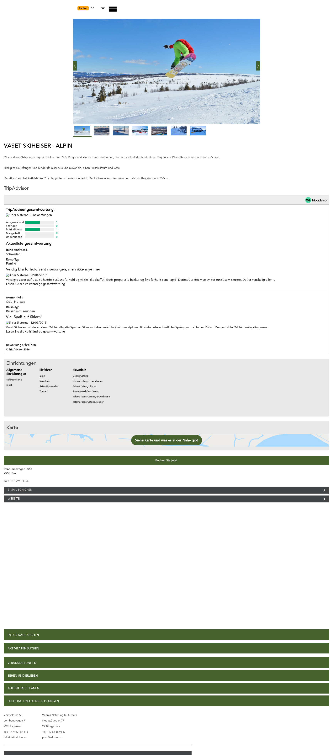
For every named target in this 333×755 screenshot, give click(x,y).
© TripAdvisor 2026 (18, 349)
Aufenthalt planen (23, 696)
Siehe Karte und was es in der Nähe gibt (166, 440)
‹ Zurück (75, 64)
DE (92, 8)
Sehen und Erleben (23, 684)
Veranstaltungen (22, 671)
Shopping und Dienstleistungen (33, 709)
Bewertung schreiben (21, 345)
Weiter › (258, 64)
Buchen (83, 8)
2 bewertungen (41, 215)
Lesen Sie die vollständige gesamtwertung (35, 284)
